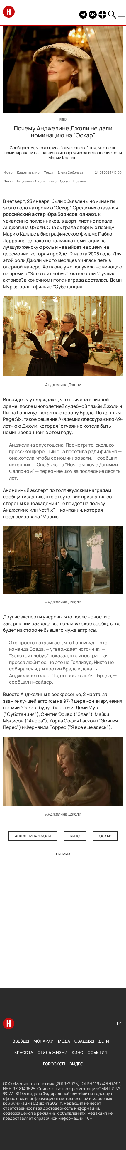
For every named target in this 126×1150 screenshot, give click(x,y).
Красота (23, 1052)
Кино (53, 181)
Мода (64, 1041)
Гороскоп (54, 1064)
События (97, 1052)
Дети (103, 1041)
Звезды (21, 1041)
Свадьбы (84, 1041)
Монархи (43, 1041)
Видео (76, 1064)
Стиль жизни (52, 1052)
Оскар (65, 181)
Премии (79, 181)
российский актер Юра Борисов (40, 214)
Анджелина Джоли (30, 181)
